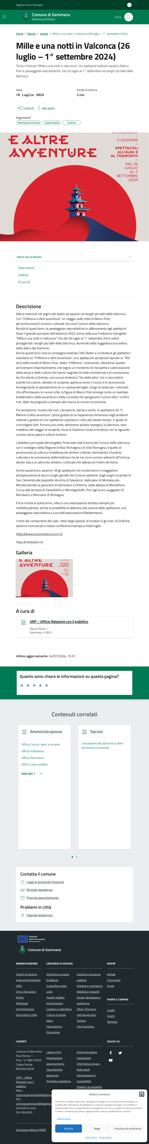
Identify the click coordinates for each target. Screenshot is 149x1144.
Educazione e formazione (54, 1029)
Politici (20, 997)
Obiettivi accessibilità (89, 1087)
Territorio (112, 1022)
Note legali (83, 1069)
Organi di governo (26, 974)
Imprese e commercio (89, 986)
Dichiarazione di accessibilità (86, 1078)
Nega (97, 1128)
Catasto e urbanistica (59, 1009)
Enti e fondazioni (26, 991)
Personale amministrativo (25, 1006)
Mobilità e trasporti (88, 991)
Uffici (19, 986)
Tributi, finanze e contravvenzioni (86, 1012)
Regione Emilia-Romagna (29, 5)
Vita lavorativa (85, 1026)
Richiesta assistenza (58, 1081)
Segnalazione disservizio (54, 1072)
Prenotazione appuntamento (55, 1061)
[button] (142, 1094)
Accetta (68, 1128)
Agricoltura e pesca (57, 974)
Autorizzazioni (54, 1003)
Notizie (111, 974)
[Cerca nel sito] (128, 17)
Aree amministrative (28, 980)
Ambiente (52, 980)
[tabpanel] (44, 789)
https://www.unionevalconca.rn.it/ (39, 534)
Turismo (81, 1020)
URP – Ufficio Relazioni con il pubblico (59, 621)
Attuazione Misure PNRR (31, 1130)
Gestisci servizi (64, 1118)
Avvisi (110, 986)
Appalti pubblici (55, 997)
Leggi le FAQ (53, 1052)
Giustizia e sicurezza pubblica (88, 977)
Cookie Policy (91, 1137)
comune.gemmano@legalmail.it (35, 1095)
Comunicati (113, 980)
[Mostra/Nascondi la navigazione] (4, 16)
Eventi (111, 1016)
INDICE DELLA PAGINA (29, 257)
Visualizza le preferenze (128, 1128)
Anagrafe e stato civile (56, 989)
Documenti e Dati (26, 1015)
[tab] (72, 857)
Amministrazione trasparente (87, 1055)
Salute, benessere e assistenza (88, 1000)
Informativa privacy (88, 1064)
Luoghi (111, 1010)
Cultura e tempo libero (56, 1018)
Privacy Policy (105, 1137)
